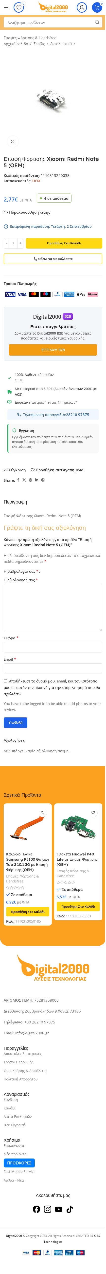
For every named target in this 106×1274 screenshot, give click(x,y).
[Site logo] (53, 6)
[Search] (97, 22)
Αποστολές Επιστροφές (23, 1053)
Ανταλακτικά (61, 43)
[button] (27, 911)
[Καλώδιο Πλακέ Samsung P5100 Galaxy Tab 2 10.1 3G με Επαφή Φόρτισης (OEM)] (27, 827)
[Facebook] (36, 1209)
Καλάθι (10, 1108)
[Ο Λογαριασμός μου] (81, 7)
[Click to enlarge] (12, 141)
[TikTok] (69, 1209)
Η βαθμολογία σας (21, 571)
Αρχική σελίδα (16, 43)
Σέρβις (39, 43)
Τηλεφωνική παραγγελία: (56, 414)
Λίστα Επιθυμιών (18, 1116)
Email (10, 659)
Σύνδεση (11, 1099)
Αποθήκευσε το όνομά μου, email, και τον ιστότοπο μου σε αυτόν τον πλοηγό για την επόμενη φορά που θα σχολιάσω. (52, 687)
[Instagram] (47, 1209)
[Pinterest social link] (30, 480)
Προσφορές (19, 1163)
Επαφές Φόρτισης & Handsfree (30, 37)
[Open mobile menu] (6, 7)
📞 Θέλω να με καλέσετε (53, 258)
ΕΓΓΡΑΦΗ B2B (53, 349)
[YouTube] (58, 1209)
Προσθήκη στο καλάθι (64, 243)
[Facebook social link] (18, 480)
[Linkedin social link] (37, 480)
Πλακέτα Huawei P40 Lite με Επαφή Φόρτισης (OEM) (77, 859)
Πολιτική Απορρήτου (21, 1079)
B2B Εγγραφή (14, 1125)
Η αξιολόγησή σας (21, 580)
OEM (36, 180)
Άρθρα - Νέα (14, 1180)
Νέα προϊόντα (15, 1154)
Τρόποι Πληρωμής (19, 1062)
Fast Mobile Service (19, 1171)
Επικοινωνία (14, 1145)
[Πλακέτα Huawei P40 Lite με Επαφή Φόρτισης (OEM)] (78, 827)
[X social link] (24, 480)
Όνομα (11, 638)
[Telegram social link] (43, 480)
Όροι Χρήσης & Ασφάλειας (25, 1070)
